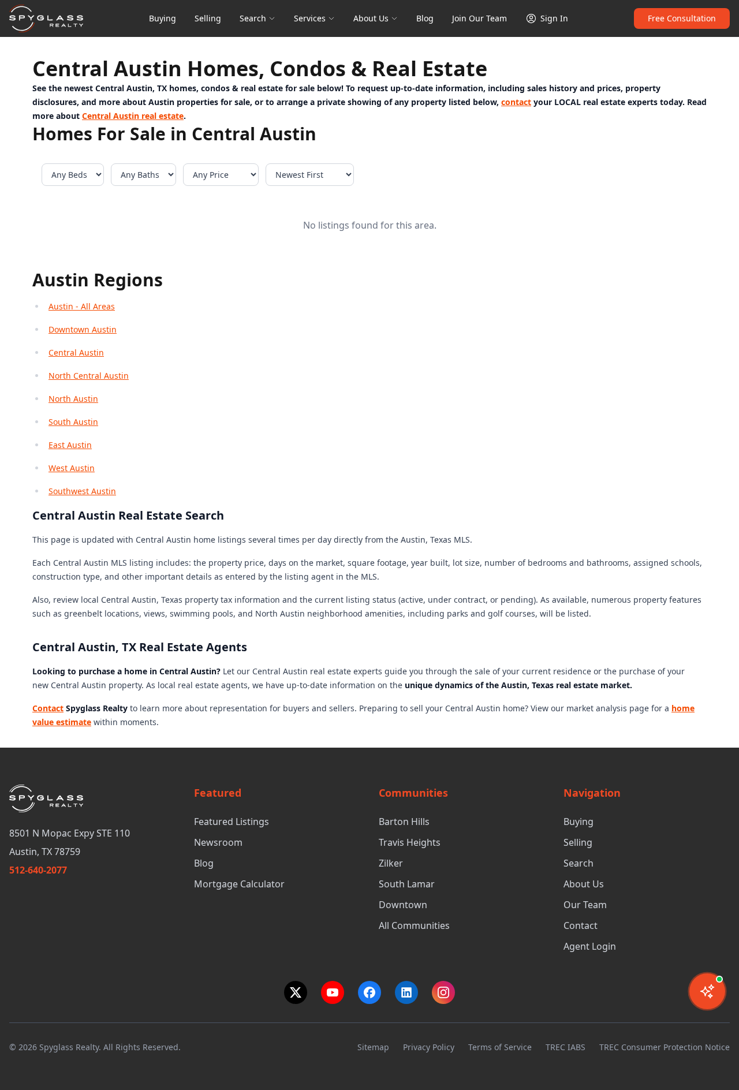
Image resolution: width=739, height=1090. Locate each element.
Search (253, 18)
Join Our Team (479, 18)
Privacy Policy (428, 1047)
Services (310, 18)
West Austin (71, 467)
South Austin (73, 421)
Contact (580, 925)
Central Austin (76, 352)
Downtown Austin (82, 329)
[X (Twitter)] (295, 992)
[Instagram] (443, 992)
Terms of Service (500, 1047)
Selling (208, 18)
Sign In (554, 18)
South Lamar (407, 884)
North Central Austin (88, 375)
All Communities (414, 925)
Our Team (585, 904)
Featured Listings (231, 821)
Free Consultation (682, 18)
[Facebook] (369, 992)
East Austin (70, 444)
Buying (162, 18)
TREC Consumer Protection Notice (664, 1047)
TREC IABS (565, 1047)
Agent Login (589, 946)
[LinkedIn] (406, 992)
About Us (371, 18)
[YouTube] (332, 992)
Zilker (391, 863)
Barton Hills (404, 821)
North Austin (73, 398)
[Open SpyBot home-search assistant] (707, 991)
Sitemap (373, 1047)
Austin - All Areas (81, 306)
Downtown (403, 904)
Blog (425, 18)
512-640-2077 (38, 870)
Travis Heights (410, 842)
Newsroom (218, 842)
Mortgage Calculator (239, 884)
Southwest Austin (82, 491)
